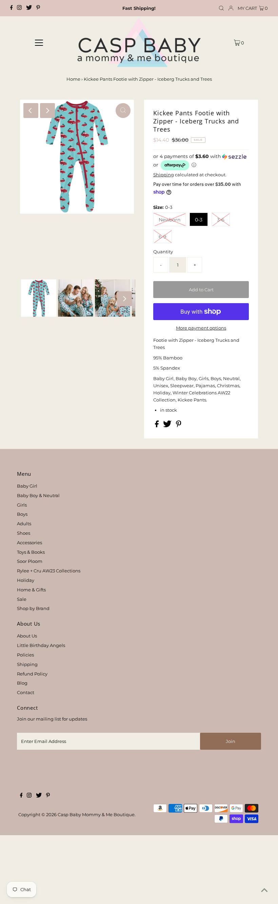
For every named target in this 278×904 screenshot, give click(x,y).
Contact (25, 692)
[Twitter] (29, 8)
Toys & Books (31, 552)
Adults (24, 523)
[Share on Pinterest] (178, 425)
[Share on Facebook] (157, 425)
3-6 (220, 220)
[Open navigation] (39, 42)
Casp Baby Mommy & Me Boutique (96, 814)
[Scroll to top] (264, 890)
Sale (21, 599)
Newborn (169, 220)
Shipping (163, 174)
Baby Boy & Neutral (38, 495)
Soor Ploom (29, 561)
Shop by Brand (33, 608)
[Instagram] (19, 8)
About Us (27, 635)
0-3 (198, 220)
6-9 (162, 237)
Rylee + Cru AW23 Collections (48, 570)
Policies (25, 654)
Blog (22, 683)
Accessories (29, 542)
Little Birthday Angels (41, 645)
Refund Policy (32, 673)
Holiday (25, 580)
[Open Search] (221, 8)
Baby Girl (27, 486)
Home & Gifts (31, 589)
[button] (201, 162)
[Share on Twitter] (168, 425)
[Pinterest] (38, 8)
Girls (22, 505)
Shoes (23, 533)
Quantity (163, 251)
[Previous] (30, 110)
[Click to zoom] (123, 110)
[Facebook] (11, 8)
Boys (22, 514)
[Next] (47, 110)
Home (73, 79)
